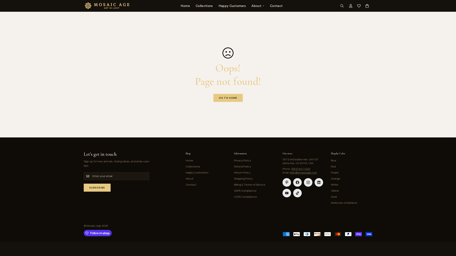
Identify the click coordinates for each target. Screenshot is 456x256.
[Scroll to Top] (449, 237)
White (334, 184)
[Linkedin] (319, 182)
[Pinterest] (287, 182)
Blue (333, 160)
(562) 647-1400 (300, 168)
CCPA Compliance (245, 197)
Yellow (335, 191)
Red (333, 166)
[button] (367, 6)
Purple (335, 172)
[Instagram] (308, 182)
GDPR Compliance (245, 191)
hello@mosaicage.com (303, 172)
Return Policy (242, 172)
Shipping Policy (243, 178)
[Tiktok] (297, 193)
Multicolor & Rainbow (344, 203)
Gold (334, 197)
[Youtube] (287, 193)
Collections (204, 6)
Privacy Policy (242, 160)
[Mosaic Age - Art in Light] (107, 6)
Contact (276, 6)
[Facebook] (297, 182)
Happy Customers (232, 6)
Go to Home (228, 97)
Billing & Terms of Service (249, 184)
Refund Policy (242, 166)
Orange (335, 178)
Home (185, 6)
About (256, 6)
